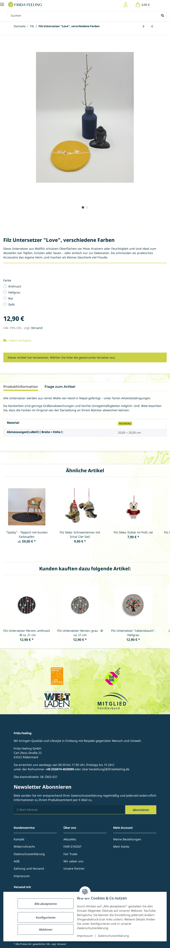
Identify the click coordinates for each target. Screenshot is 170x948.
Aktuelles (69, 839)
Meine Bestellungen (127, 839)
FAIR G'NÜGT (72, 846)
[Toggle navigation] (2, 2)
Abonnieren (141, 810)
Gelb (11, 304)
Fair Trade (70, 854)
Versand (36, 328)
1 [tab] (83, 207)
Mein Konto (121, 846)
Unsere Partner (74, 868)
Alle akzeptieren (45, 904)
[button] (126, 4)
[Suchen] (163, 15)
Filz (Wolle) (125, 423)
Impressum (85, 936)
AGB (16, 861)
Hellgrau (14, 292)
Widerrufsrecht (24, 846)
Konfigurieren (46, 917)
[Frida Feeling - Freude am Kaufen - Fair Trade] (25, 4)
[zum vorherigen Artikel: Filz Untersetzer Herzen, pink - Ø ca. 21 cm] (152, 26)
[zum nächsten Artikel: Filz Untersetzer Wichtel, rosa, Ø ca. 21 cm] (143, 26)
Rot (10, 298)
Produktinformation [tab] (20, 387)
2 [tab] (87, 207)
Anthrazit (14, 286)
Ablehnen (45, 929)
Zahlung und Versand (29, 868)
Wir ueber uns (73, 861)
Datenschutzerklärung (113, 936)
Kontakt (19, 839)
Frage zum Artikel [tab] (60, 387)
